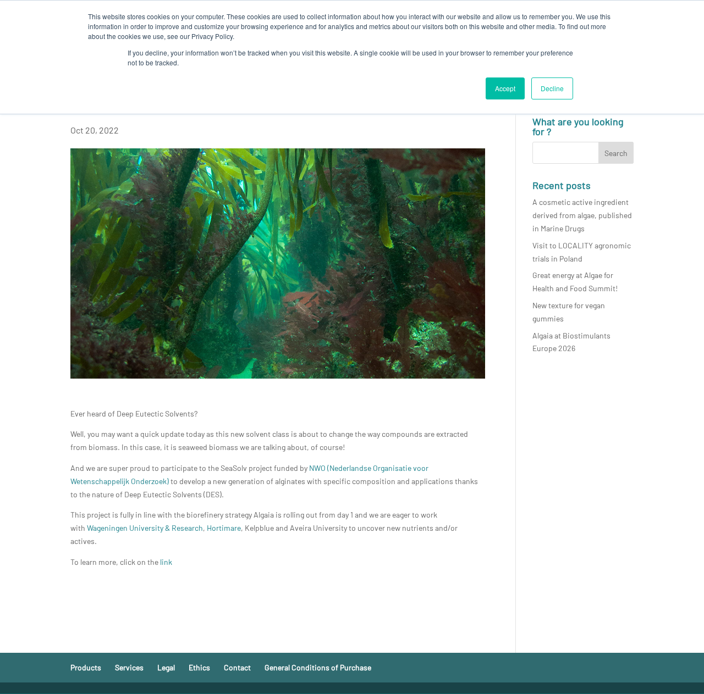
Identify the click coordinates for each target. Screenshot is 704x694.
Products (85, 667)
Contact (237, 667)
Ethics (199, 667)
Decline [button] (552, 88)
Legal (166, 667)
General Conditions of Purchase (318, 667)
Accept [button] (505, 88)
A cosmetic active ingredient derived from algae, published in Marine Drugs (582, 215)
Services (129, 667)
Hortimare (224, 527)
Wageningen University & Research (145, 527)
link (166, 562)
